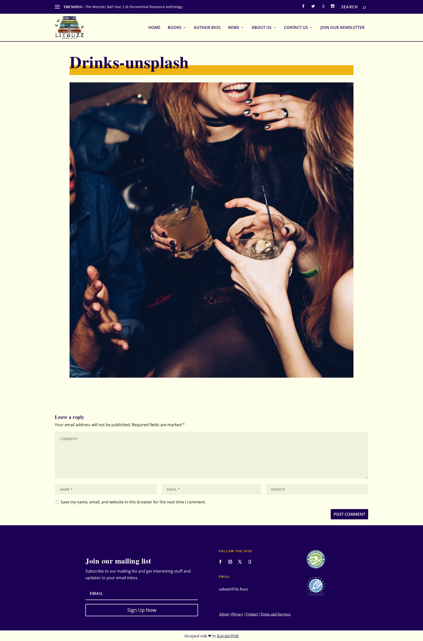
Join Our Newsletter (342, 28)
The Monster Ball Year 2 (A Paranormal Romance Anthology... (135, 6)
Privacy (237, 613)
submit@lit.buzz (233, 589)
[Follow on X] (240, 562)
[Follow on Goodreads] (250, 562)
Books (174, 28)
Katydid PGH (228, 635)
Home (154, 28)
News (233, 28)
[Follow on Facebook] (220, 562)
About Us (261, 28)
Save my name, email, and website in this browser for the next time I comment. (133, 502)
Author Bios (207, 28)
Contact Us (296, 28)
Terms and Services (275, 613)
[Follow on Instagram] (230, 562)
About (224, 613)
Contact (252, 613)
